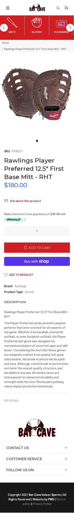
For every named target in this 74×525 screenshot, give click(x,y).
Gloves (29, 292)
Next (70, 28)
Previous (4, 28)
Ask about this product (25, 201)
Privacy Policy (42, 503)
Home (5, 42)
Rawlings (21, 286)
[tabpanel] (37, 94)
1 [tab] (37, 141)
